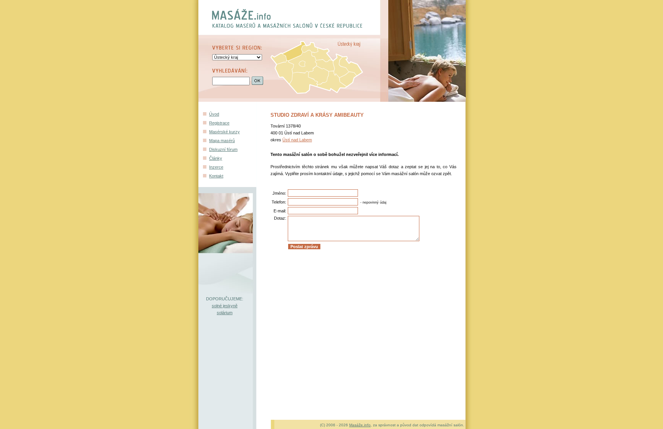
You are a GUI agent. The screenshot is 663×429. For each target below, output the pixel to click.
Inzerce (216, 167)
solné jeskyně (224, 305)
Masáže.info (360, 425)
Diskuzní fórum (223, 149)
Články (215, 158)
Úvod (214, 114)
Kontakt (216, 176)
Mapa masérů (222, 140)
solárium (225, 312)
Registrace (219, 123)
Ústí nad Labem (297, 139)
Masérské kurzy (224, 131)
